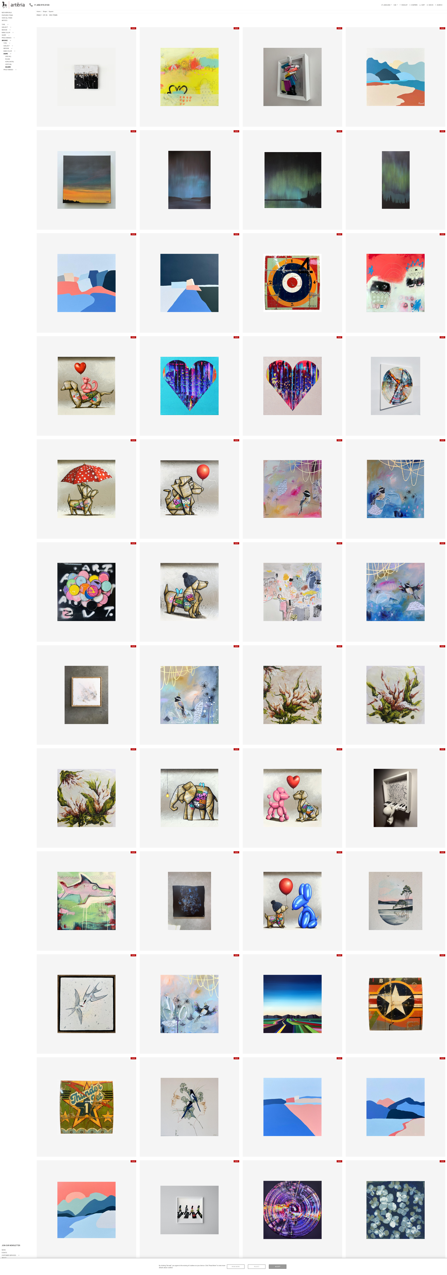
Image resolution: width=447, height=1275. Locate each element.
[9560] (39, 648)
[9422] (348, 957)
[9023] (39, 339)
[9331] (39, 751)
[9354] (39, 1163)
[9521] (348, 545)
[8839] (245, 957)
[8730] (348, 339)
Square (8, 67)
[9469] (142, 751)
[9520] (348, 442)
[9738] (348, 236)
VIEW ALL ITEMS (7, 18)
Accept (277, 1266)
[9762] (39, 545)
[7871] (142, 1163)
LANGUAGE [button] (387, 5)
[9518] (142, 957)
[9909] (39, 133)
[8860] (348, 1163)
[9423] (39, 1060)
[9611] (348, 751)
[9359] (39, 236)
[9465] (245, 854)
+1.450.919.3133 (41, 5)
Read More (236, 1266)
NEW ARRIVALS (7, 12)
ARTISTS (4, 20)
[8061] (245, 30)
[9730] (142, 30)
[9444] (39, 957)
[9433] (142, 854)
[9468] (142, 545)
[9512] (245, 545)
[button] (5, 25)
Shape (45, 11)
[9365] (348, 30)
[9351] (348, 1060)
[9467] (142, 442)
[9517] (245, 442)
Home (39, 11)
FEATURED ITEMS (7, 15)
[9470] (245, 751)
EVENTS (4, 1252)
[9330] (348, 648)
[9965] (245, 133)
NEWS (4, 1250)
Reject (256, 1266)
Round (7, 59)
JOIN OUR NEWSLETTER (11, 1245)
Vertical (8, 64)
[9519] (142, 648)
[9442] (142, 1060)
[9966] (348, 133)
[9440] (348, 854)
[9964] (142, 133)
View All (8, 56)
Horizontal (9, 61)
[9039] (39, 854)
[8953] (39, 442)
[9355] (245, 1060)
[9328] (245, 648)
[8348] (142, 339)
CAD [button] (395, 5)
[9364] (142, 236)
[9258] (39, 30)
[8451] (245, 1163)
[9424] (245, 236)
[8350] (245, 339)
